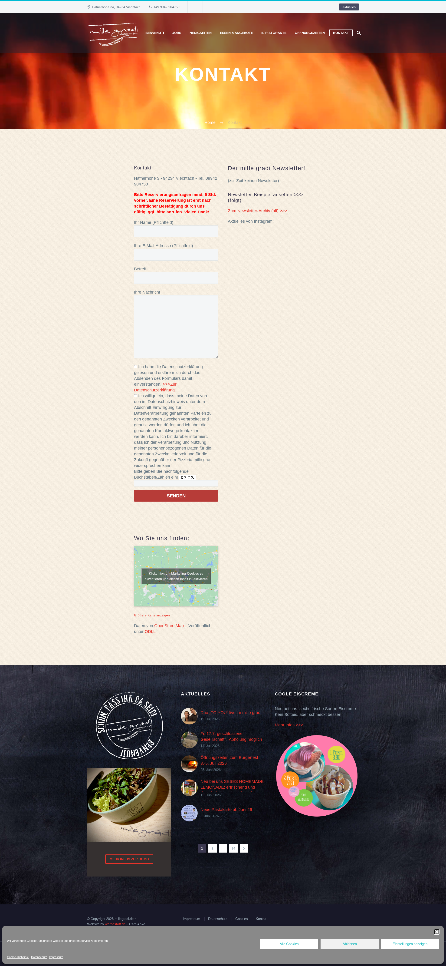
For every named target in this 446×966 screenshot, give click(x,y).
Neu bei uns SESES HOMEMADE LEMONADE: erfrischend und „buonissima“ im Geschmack (232, 787)
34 (233, 848)
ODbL (150, 631)
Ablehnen (350, 944)
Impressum (56, 957)
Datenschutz (39, 957)
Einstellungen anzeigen (410, 944)
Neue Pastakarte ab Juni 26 (226, 809)
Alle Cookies (289, 944)
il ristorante (273, 33)
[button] (436, 932)
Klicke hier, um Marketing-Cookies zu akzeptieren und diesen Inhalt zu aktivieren (176, 576)
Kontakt (341, 33)
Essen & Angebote (236, 33)
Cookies (241, 919)
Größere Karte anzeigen (152, 615)
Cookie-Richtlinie (18, 957)
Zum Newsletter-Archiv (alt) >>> (257, 210)
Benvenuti (154, 33)
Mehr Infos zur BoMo (129, 859)
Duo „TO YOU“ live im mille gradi (230, 712)
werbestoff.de (115, 924)
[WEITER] (244, 848)
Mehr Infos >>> (289, 725)
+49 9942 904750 (167, 7)
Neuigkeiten (201, 33)
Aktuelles (349, 7)
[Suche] (358, 33)
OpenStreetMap (169, 625)
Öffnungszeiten (310, 33)
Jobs (176, 33)
